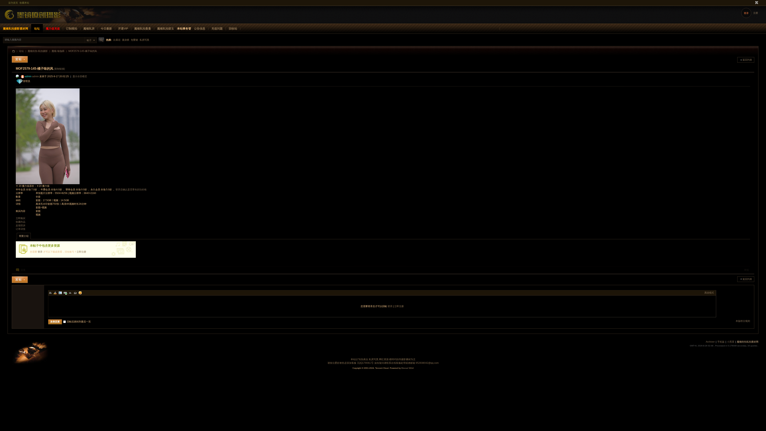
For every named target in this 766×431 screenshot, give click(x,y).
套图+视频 (41, 207)
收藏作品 (20, 221)
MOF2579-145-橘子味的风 (82, 51)
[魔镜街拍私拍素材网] (33, 21)
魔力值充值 (53, 28)
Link (65, 293)
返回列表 (747, 59)
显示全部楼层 (80, 76)
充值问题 (217, 28)
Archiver (710, 341)
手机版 (721, 341)
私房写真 (144, 40)
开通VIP (123, 28)
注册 (755, 13)
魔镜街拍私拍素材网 (13, 51)
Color (55, 293)
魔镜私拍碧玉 (165, 28)
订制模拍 (71, 28)
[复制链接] (59, 68)
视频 (38, 214)
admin (28, 76)
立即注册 (81, 251)
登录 (746, 13)
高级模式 (709, 292)
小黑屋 (730, 341)
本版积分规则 (743, 321)
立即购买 (20, 218)
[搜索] (101, 40)
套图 (38, 211)
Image (60, 293)
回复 (23, 270)
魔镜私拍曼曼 (142, 28)
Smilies (80, 293)
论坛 (37, 28)
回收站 (233, 28)
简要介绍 (24, 236)
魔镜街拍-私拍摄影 (38, 51)
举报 (746, 270)
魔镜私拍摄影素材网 (15, 28)
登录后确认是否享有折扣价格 (131, 189)
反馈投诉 (20, 225)
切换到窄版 (756, 3)
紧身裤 (125, 40)
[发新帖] (20, 59)
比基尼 (116, 40)
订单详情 (20, 229)
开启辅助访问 (753, 3)
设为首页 (13, 2)
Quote (70, 293)
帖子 (89, 40)
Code (75, 293)
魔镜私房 (89, 28)
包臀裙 (134, 40)
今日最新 (106, 28)
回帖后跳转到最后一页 (79, 321)
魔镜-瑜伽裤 (58, 51)
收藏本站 (24, 2)
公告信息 (199, 28)
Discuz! (405, 368)
